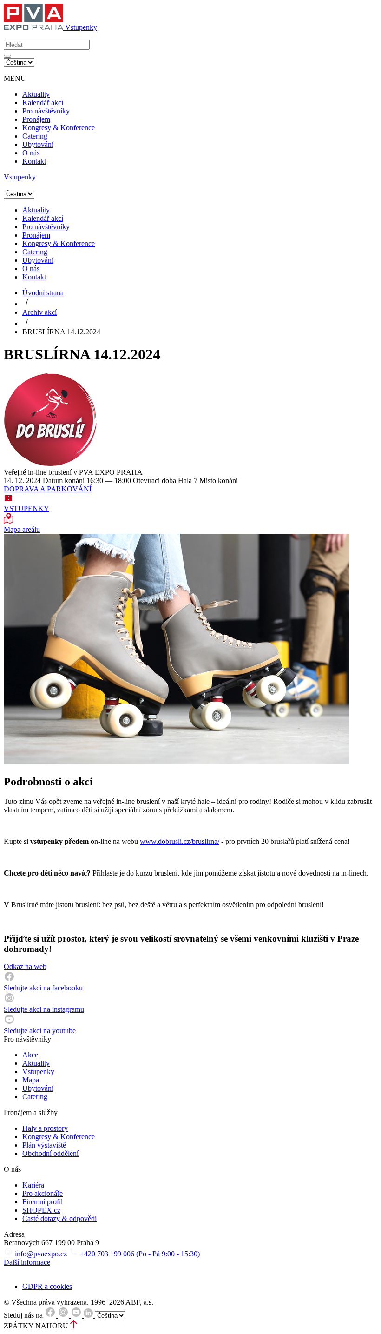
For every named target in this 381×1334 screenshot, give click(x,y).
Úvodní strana (43, 293)
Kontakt (34, 161)
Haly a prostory (45, 1128)
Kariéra (33, 1185)
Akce (30, 1055)
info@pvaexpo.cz (41, 1254)
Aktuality (36, 94)
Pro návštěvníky (46, 111)
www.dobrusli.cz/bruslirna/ (179, 841)
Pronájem (36, 119)
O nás (30, 153)
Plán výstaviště (44, 1145)
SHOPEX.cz (41, 1210)
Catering (34, 136)
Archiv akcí (39, 312)
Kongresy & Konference (58, 128)
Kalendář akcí (42, 102)
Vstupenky (38, 1071)
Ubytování (37, 144)
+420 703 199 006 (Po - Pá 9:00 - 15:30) (140, 1254)
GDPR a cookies (47, 1286)
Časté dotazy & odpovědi (59, 1218)
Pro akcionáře (42, 1193)
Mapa (30, 1080)
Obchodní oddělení (50, 1153)
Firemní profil (42, 1202)
